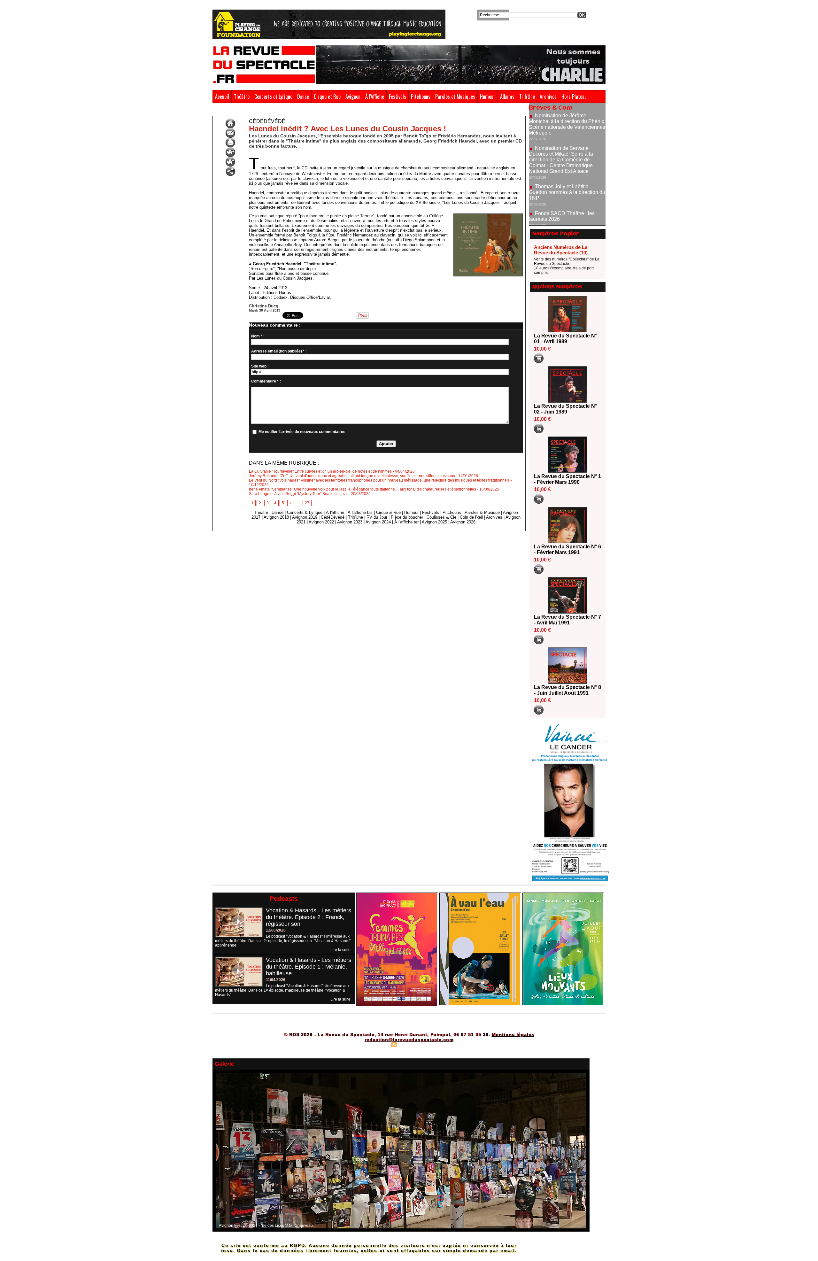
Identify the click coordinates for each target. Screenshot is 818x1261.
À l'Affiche (374, 96)
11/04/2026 (275, 980)
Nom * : (258, 336)
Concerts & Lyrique (304, 512)
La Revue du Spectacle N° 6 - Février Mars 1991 (567, 549)
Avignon (352, 96)
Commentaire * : (266, 381)
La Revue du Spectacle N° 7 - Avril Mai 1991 (567, 619)
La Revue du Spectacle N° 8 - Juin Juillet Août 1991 (567, 690)
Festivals (397, 96)
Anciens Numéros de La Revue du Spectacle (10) (561, 249)
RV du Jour (377, 517)
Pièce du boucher (407, 517)
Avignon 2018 (276, 517)
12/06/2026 (276, 930)
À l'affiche (335, 512)
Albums (507, 96)
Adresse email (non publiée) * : (279, 351)
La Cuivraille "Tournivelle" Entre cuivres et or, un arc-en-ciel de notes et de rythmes (320, 471)
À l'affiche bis (360, 512)
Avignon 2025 (434, 522)
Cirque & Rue (388, 512)
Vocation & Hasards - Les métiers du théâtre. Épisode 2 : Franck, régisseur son (308, 917)
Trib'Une (527, 96)
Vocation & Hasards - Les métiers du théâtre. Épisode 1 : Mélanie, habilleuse (308, 967)
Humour (487, 96)
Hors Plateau (574, 96)
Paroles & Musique (482, 512)
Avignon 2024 (378, 522)
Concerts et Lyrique (273, 96)
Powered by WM (436, 1044)
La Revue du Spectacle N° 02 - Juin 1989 (565, 408)
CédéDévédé (241, 111)
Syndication (408, 1044)
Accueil (222, 96)
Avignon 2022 (321, 522)
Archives (548, 96)
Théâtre (242, 96)
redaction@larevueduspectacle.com (409, 1039)
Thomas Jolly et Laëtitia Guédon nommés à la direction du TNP (567, 157)
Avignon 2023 (349, 522)
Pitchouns (420, 96)
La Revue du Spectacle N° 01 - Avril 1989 (565, 338)
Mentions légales (513, 1034)
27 (307, 503)
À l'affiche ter (406, 522)
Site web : (260, 366)
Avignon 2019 (304, 517)
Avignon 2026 (462, 522)
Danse (303, 96)
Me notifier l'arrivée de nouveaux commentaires (302, 431)
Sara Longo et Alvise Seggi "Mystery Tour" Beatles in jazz (298, 493)
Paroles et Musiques (455, 96)
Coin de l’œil (471, 517)
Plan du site (378, 1044)
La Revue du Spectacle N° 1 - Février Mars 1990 (567, 479)
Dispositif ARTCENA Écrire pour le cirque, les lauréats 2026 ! (566, 202)
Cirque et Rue (327, 96)
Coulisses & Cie (441, 517)
